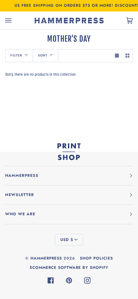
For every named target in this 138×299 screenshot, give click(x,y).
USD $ (66, 240)
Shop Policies (96, 258)
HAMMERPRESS (46, 258)
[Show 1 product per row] (117, 55)
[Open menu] (14, 21)
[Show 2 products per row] (127, 55)
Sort (42, 55)
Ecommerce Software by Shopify (69, 267)
